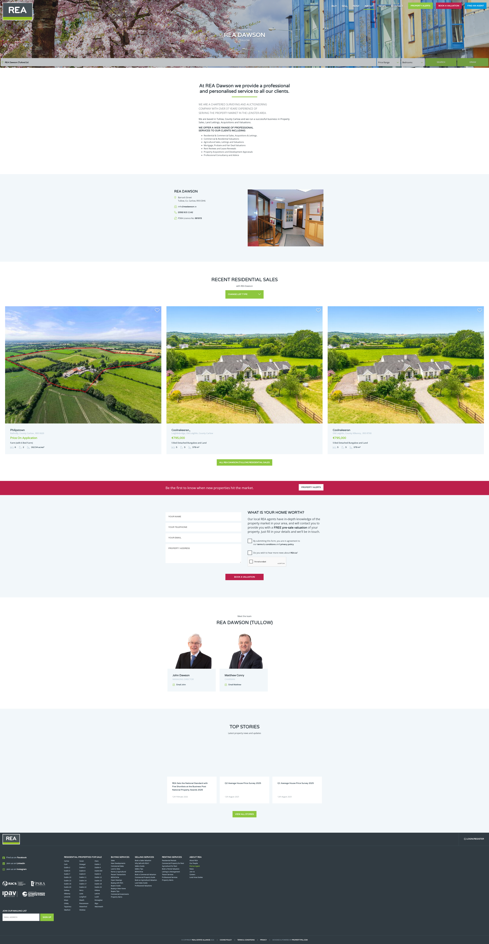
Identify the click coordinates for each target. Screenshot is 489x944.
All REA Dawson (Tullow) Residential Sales (244, 462)
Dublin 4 (98, 867)
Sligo (96, 903)
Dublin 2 (67, 867)
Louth (97, 897)
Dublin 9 (98, 874)
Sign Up (47, 917)
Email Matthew (234, 685)
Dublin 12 (98, 877)
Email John (181, 685)
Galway (66, 890)
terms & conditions (266, 544)
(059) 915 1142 (185, 212)
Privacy (263, 940)
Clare (96, 861)
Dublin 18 (98, 884)
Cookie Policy (226, 940)
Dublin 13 (67, 881)
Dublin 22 (82, 887)
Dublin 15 (98, 881)
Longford (82, 897)
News (382, 6)
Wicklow (82, 910)
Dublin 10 (67, 877)
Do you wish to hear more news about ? (275, 552)
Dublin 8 (82, 874)
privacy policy (287, 544)
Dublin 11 (82, 877)
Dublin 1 (98, 864)
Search (441, 62)
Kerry (81, 890)
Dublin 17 (82, 884)
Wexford (67, 910)
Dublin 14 (82, 881)
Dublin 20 (67, 887)
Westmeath (99, 907)
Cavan (81, 861)
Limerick (67, 897)
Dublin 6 (82, 871)
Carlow (66, 861)
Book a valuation (448, 5)
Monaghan (99, 900)
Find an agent (475, 5)
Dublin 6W (98, 871)
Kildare (97, 890)
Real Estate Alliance (201, 940)
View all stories (244, 814)
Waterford (83, 907)
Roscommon (83, 903)
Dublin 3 (82, 867)
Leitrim (97, 894)
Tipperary (67, 907)
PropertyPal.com (300, 940)
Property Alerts (420, 5)
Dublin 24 (98, 887)
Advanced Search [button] (477, 61)
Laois (81, 894)
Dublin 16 (67, 884)
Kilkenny (67, 894)
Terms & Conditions (246, 940)
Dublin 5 (67, 871)
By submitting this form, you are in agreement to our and (276, 543)
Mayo (66, 900)
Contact (397, 6)
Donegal (82, 864)
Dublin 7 (67, 874)
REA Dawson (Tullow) (17, 62)
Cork (65, 864)
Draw (473, 62)
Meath (81, 900)
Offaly (66, 903)
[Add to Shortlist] (157, 311)
